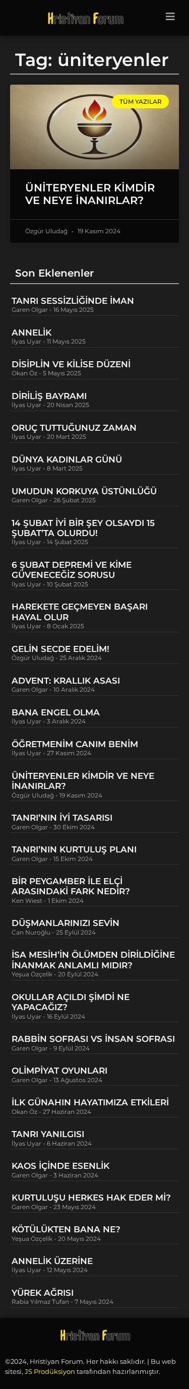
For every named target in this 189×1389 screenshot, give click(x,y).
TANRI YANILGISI (48, 1134)
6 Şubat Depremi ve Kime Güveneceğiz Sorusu (72, 570)
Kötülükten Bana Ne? (66, 1229)
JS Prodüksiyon (50, 1371)
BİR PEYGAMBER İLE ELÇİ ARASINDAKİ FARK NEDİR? (72, 886)
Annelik (31, 332)
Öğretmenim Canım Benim (75, 744)
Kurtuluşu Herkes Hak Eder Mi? (91, 1198)
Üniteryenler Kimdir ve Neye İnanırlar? (90, 194)
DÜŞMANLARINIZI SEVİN (65, 923)
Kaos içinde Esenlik (60, 1166)
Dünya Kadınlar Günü (67, 459)
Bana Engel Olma (56, 712)
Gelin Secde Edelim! (60, 649)
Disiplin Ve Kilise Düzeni (71, 364)
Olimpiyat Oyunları (59, 1071)
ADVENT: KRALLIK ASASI (66, 681)
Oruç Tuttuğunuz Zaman (74, 428)
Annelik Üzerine (52, 1261)
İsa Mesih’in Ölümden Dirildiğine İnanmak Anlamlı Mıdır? (93, 960)
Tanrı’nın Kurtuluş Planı (74, 849)
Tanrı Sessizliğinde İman (73, 301)
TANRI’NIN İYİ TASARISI (62, 818)
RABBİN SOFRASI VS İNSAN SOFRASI (93, 1039)
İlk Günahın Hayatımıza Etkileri (90, 1102)
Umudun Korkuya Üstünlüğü (84, 491)
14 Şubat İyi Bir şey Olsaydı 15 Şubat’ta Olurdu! (83, 528)
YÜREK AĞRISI (43, 1293)
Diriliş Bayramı (49, 396)
